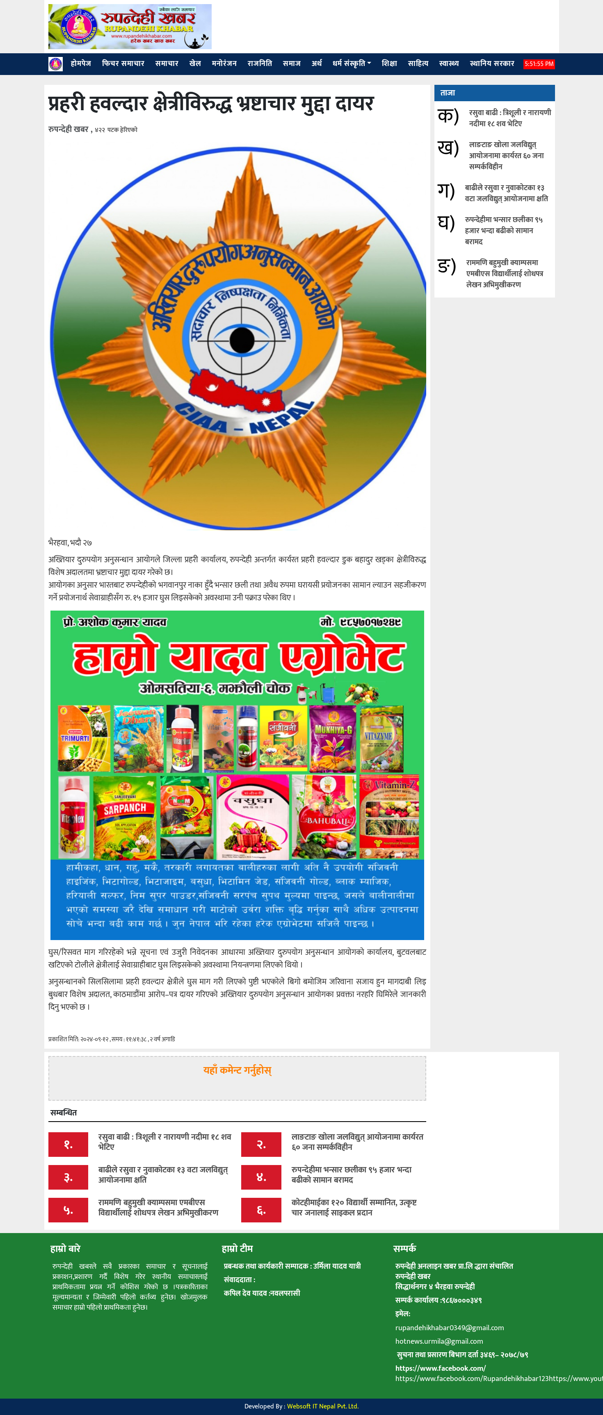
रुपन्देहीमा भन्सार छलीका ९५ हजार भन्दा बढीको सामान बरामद (504, 231)
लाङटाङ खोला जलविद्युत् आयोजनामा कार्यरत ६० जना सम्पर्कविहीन (506, 156)
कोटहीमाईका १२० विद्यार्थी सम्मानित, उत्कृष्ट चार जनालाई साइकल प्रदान (354, 1208)
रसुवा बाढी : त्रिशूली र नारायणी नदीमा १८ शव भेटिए (510, 118)
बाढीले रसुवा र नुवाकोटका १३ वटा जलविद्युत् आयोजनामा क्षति (506, 193)
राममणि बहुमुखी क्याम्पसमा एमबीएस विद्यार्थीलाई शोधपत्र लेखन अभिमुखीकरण (504, 274)
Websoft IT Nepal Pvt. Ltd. (323, 1406)
